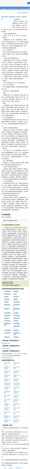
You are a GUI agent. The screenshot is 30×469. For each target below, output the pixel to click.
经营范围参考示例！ (6, 343)
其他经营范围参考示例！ (7, 357)
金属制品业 (6, 318)
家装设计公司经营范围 (16, 392)
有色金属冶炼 (17, 315)
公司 (5, 467)
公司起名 (11, 467)
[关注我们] (28, 444)
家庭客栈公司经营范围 (7, 404)
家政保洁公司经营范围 (7, 388)
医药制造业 (6, 308)
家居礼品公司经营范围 (16, 416)
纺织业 (15, 294)
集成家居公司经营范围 (7, 420)
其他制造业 (16, 330)
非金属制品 (16, 312)
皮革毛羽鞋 (16, 296)
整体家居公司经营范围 (7, 416)
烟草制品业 (6, 337)
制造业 (10, 8)
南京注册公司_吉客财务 (10, 3)
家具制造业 (24, 16)
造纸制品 (16, 299)
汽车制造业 (16, 320)
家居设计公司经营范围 (7, 379)
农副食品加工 (16, 8)
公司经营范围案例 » (7, 282)
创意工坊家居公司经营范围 (16, 384)
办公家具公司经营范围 (7, 408)
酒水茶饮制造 (7, 294)
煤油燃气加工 (7, 304)
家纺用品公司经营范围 (7, 375)
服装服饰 (6, 296)
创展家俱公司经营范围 (16, 400)
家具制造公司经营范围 (7, 367)
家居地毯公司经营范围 (7, 371)
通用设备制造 (17, 318)
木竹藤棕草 (6, 299)
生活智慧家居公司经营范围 (7, 384)
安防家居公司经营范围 (16, 420)
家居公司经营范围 (22, 12)
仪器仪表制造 (7, 330)
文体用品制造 (17, 301)
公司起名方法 (18, 467)
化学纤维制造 (7, 312)
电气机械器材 (17, 323)
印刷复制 (6, 301)
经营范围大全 (4, 8)
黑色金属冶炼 (7, 315)
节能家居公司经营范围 (16, 396)
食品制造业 (22, 8)
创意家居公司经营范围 (16, 371)
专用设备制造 (7, 320)
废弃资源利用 (7, 332)
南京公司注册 (5, 16)
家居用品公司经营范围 (16, 379)
